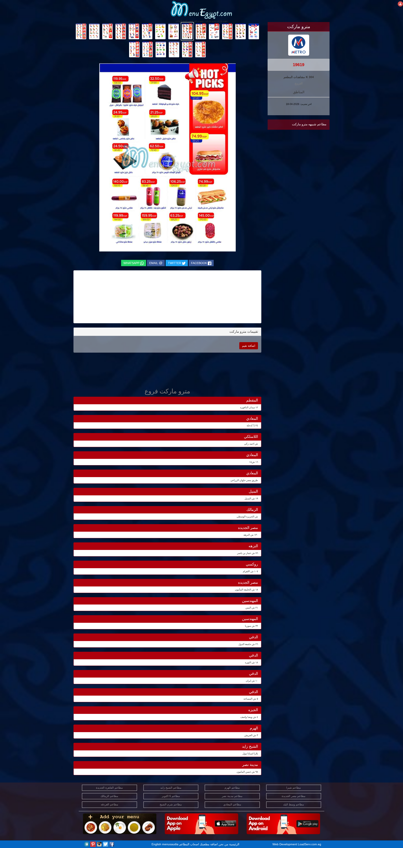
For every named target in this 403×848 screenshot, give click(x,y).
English (156, 844)
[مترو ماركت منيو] (254, 31)
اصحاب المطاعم (189, 844)
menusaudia (170, 844)
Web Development (285, 844)
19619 (298, 64)
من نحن (223, 844)
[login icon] (400, 3)
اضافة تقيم (248, 345)
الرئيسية (234, 844)
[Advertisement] (303, 174)
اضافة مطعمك (209, 844)
